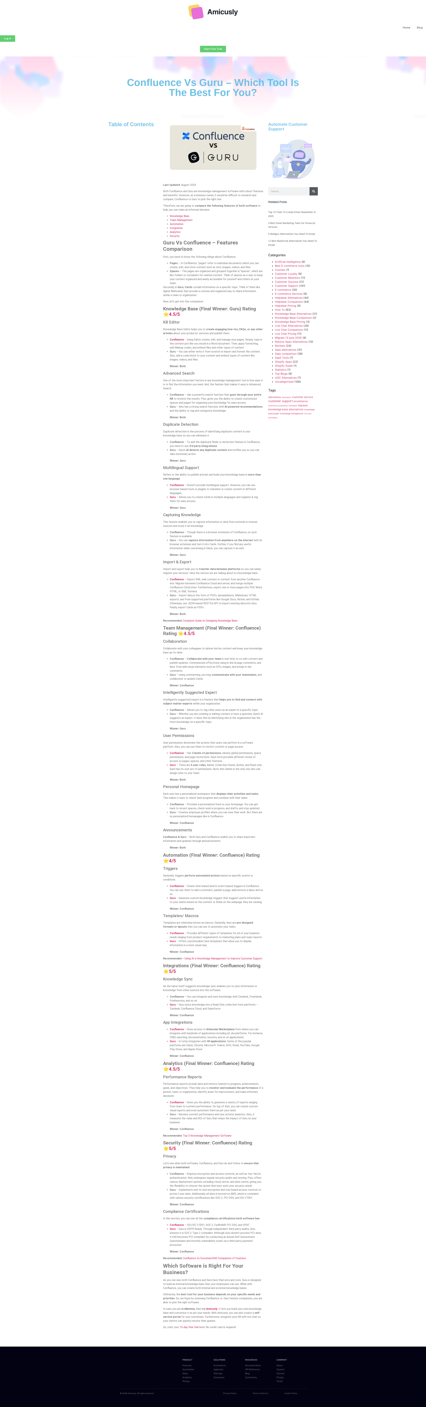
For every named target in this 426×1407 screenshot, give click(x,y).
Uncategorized (284, 381)
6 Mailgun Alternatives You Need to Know (291, 233)
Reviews (280, 345)
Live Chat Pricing (285, 333)
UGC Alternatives (286, 377)
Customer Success (286, 281)
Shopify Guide (284, 365)
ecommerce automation (278, 406)
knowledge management (291, 413)
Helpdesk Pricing (285, 305)
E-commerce (283, 289)
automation (286, 397)
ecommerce (301, 401)
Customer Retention (287, 277)
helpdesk (303, 405)
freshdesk (293, 406)
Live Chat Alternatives (289, 325)
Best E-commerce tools (290, 265)
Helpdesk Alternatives (289, 297)
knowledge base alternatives (285, 409)
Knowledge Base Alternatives (293, 313)
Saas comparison (286, 353)
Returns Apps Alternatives (291, 341)
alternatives (274, 397)
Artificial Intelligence (288, 261)
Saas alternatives (285, 349)
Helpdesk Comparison (289, 301)
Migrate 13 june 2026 (288, 337)
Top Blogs (281, 373)
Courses (280, 269)
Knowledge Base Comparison (293, 317)
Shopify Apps (283, 361)
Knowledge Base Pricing (290, 321)
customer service (302, 397)
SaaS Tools (282, 357)
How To (280, 309)
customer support (280, 401)
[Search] (314, 191)
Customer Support (286, 285)
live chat (307, 414)
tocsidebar (272, 418)
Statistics (281, 369)
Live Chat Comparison (289, 329)
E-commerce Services (289, 293)
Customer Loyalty (286, 273)
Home (406, 27)
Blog (420, 27)
